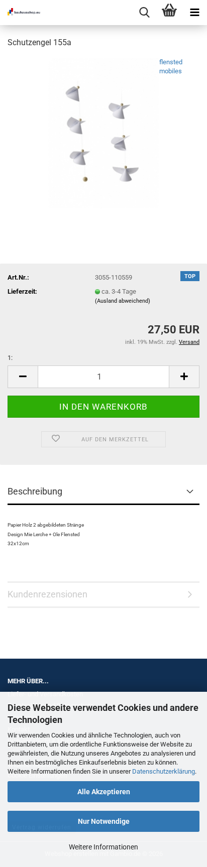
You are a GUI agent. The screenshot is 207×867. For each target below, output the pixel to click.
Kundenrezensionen (47, 594)
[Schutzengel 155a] (103, 132)
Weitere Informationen (103, 847)
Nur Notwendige (104, 821)
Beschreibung (35, 491)
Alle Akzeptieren (103, 792)
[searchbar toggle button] (144, 12)
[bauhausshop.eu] (20, 12)
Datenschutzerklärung (163, 771)
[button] (23, 376)
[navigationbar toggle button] (194, 12)
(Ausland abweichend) (122, 301)
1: (10, 357)
